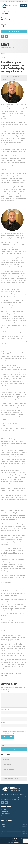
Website (3, 722)
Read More (17, 799)
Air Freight (6, 759)
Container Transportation (11, 778)
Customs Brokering (9, 774)
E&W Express (17, 838)
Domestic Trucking (8, 769)
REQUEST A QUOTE (14, 31)
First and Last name (6, 709)
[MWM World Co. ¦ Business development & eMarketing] (17, 842)
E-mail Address (5, 716)
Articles (4, 79)
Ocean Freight (7, 764)
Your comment (5, 692)
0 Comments (12, 79)
